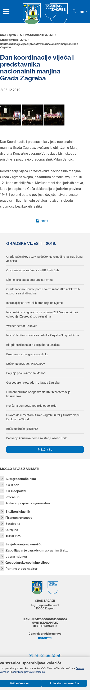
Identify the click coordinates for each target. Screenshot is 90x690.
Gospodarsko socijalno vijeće (27, 562)
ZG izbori (12, 485)
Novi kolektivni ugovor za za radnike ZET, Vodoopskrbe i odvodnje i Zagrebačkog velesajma (42, 314)
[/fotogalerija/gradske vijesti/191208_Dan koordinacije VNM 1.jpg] (10, 124)
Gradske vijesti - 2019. (13, 39)
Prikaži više (45, 449)
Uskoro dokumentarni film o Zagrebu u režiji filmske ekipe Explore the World (43, 417)
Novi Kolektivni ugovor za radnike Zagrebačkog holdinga (42, 335)
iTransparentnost (18, 517)
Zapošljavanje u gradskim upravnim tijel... (36, 550)
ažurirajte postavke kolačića (28, 672)
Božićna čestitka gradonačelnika (27, 354)
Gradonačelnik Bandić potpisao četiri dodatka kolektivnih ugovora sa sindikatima (43, 291)
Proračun (12, 497)
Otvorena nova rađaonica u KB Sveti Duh (32, 270)
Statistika (12, 523)
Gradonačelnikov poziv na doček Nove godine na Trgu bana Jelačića (44, 259)
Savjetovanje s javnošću (23, 544)
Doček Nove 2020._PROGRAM (25, 363)
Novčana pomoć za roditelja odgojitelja (31, 405)
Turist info (13, 536)
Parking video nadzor (21, 568)
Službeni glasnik (17, 511)
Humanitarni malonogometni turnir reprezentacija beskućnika (38, 394)
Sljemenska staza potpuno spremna (29, 279)
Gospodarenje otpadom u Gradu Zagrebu (33, 382)
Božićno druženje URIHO (22, 428)
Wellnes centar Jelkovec (21, 326)
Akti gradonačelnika (20, 479)
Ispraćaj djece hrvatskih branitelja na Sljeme (34, 302)
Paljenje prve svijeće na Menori (25, 373)
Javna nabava (16, 556)
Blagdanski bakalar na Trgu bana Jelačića (33, 344)
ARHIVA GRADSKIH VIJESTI (37, 35)
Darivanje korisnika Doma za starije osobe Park (36, 438)
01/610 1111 (44, 638)
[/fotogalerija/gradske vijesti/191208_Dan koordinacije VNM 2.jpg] (32, 124)
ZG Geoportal (15, 491)
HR (82, 12)
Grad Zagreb (8, 35)
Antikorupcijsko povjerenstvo (27, 503)
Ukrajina (11, 530)
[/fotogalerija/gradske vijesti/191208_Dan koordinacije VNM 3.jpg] (54, 124)
